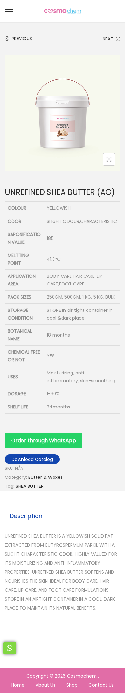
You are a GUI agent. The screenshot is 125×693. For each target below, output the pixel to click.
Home (18, 685)
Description (26, 516)
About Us (45, 685)
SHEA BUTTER (30, 486)
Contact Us (101, 685)
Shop (72, 685)
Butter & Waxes (45, 477)
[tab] (62, 516)
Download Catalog (32, 459)
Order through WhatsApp (43, 440)
